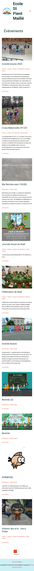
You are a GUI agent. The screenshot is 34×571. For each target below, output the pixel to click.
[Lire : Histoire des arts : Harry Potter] (17, 512)
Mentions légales (17, 562)
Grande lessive (9, 343)
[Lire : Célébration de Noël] (17, 277)
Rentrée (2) (7, 399)
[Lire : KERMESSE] (17, 460)
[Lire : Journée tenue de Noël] (16, 226)
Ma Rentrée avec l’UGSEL (14, 184)
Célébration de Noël (12, 292)
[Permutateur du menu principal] (30, 11)
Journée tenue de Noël (13, 244)
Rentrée (6, 433)
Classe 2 (9, 69)
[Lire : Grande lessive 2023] (17, 49)
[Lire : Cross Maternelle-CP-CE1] (12, 110)
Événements (21, 69)
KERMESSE (7, 477)
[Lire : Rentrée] (17, 421)
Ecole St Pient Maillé (18, 11)
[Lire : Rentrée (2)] (17, 384)
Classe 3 (15, 69)
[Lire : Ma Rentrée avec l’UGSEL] (17, 169)
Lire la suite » (5, 91)
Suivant (17, 554)
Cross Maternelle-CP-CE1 (14, 128)
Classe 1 (4, 69)
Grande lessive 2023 (12, 64)
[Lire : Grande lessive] (17, 329)
